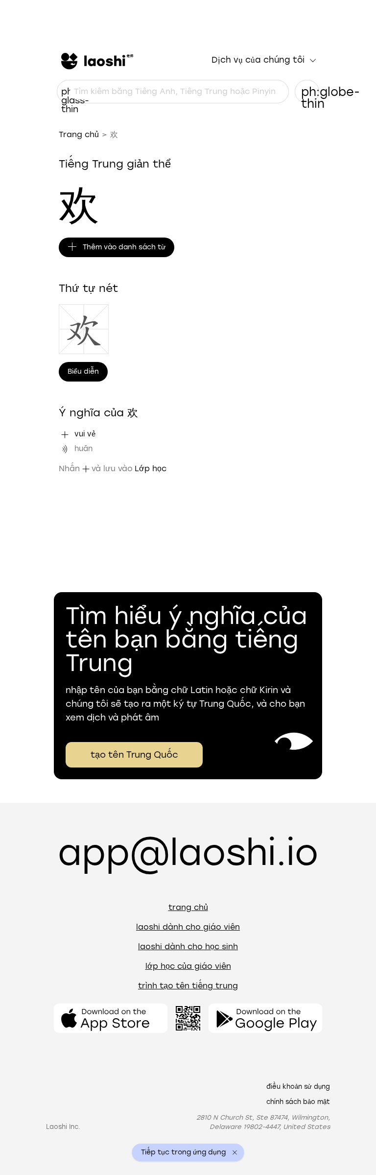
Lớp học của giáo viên (188, 966)
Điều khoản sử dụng (298, 1086)
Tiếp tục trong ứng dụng (183, 1152)
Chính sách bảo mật (298, 1101)
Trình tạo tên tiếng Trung (188, 985)
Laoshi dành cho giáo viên (188, 927)
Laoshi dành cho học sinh (188, 946)
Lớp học (150, 468)
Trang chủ (79, 134)
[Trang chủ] (96, 60)
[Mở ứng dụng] (111, 1018)
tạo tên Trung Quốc (134, 754)
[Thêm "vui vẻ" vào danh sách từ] (64, 434)
